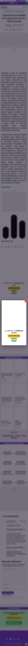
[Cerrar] (26, 300)
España (14, 341)
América (14, 338)
